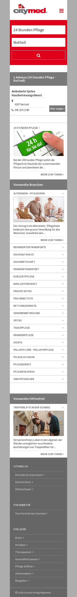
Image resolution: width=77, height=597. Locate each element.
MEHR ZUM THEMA (52, 174)
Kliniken (21, 545)
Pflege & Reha (24, 566)
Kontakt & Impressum (29, 475)
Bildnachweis (23, 489)
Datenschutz (23, 482)
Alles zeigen (57, 108)
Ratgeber (21, 580)
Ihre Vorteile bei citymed (30, 513)
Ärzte (19, 537)
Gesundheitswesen (27, 559)
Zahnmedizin (23, 573)
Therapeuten (23, 552)
